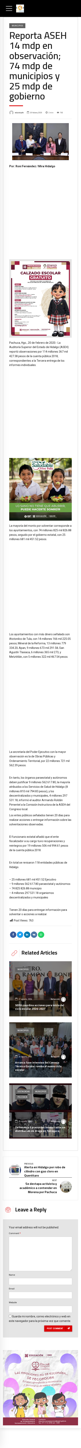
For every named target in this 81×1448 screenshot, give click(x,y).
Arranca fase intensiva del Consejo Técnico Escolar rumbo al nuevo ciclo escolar (38, 1066)
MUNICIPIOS (17, 25)
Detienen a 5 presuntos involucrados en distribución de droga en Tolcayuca (40, 1129)
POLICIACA (22, 1097)
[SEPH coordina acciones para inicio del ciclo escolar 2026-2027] (40, 989)
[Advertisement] (40, 211)
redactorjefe (19, 112)
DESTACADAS (23, 1091)
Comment (15, 1233)
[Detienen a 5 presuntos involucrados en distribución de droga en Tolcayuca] (40, 1111)
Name (12, 1274)
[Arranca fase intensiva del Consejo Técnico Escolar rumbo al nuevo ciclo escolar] (40, 1050)
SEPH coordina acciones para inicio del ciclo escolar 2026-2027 (39, 1007)
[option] (40, 141)
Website (13, 1302)
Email (12, 1288)
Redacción (55, 999)
